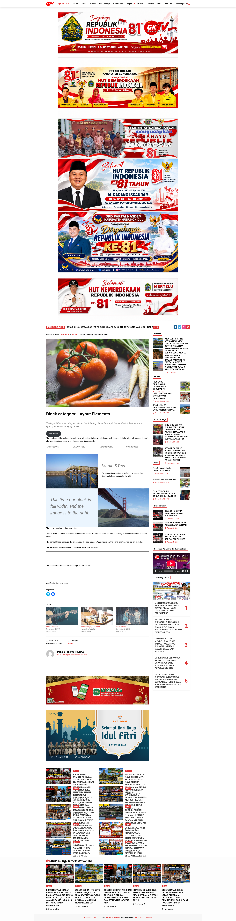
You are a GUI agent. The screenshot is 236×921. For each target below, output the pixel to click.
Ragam (129, 4)
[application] (171, 563)
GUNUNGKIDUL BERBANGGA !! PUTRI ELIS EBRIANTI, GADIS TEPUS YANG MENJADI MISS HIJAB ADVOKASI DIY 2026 (167, 663)
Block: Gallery (121, 626)
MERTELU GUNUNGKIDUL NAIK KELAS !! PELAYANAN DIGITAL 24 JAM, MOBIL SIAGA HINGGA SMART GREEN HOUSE (167, 608)
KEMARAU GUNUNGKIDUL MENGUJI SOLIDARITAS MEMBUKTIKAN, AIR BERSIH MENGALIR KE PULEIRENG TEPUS (136, 798)
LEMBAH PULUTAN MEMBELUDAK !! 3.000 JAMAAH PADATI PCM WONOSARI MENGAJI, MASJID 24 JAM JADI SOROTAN (165, 645)
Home (75, 4)
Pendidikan (118, 4)
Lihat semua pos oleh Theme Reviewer (72, 655)
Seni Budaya (104, 4)
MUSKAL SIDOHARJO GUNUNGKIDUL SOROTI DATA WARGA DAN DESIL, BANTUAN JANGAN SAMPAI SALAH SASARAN (83, 834)
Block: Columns (52, 626)
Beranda (65, 334)
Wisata (93, 4)
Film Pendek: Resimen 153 (164, 480)
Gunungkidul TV (90, 917)
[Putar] (156, 571)
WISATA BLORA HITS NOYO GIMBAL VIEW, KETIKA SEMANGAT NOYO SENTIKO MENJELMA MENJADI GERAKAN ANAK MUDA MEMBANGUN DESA (135, 782)
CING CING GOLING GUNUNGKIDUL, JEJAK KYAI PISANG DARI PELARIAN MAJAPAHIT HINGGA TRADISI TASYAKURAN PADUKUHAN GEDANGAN (176, 432)
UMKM (151, 4)
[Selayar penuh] (186, 571)
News (84, 4)
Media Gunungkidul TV (143, 917)
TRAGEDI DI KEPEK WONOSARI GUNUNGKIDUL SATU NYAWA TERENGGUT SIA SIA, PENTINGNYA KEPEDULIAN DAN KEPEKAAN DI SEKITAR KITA (83, 801)
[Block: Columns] (62, 616)
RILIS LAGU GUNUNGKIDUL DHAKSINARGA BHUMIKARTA (159, 385)
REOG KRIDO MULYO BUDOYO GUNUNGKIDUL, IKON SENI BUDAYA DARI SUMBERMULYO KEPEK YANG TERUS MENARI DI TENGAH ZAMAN (175, 454)
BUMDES (141, 4)
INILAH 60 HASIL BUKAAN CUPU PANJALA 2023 (176, 437)
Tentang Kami (182, 4)
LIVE (159, 4)
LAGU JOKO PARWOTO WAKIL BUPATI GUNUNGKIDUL (163, 395)
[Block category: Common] (97, 616)
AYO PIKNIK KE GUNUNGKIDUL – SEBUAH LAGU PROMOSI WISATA (164, 407)
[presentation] (154, 327)
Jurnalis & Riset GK (113, 917)
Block (74, 334)
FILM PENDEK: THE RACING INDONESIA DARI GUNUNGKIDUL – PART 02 (164, 493)
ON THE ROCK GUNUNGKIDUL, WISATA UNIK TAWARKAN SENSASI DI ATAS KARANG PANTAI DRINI (175, 355)
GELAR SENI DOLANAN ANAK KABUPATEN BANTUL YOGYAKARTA (175, 536)
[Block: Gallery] (132, 616)
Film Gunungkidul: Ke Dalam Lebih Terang (162, 469)
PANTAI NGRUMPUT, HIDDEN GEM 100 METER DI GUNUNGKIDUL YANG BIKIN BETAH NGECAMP (175, 366)
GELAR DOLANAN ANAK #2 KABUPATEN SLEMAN (176, 524)
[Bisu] (182, 571)
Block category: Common (90, 626)
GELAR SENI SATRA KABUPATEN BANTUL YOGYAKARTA (174, 513)
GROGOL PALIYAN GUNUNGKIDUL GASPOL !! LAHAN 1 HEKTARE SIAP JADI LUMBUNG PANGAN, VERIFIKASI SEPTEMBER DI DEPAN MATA (136, 818)
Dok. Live (168, 4)
